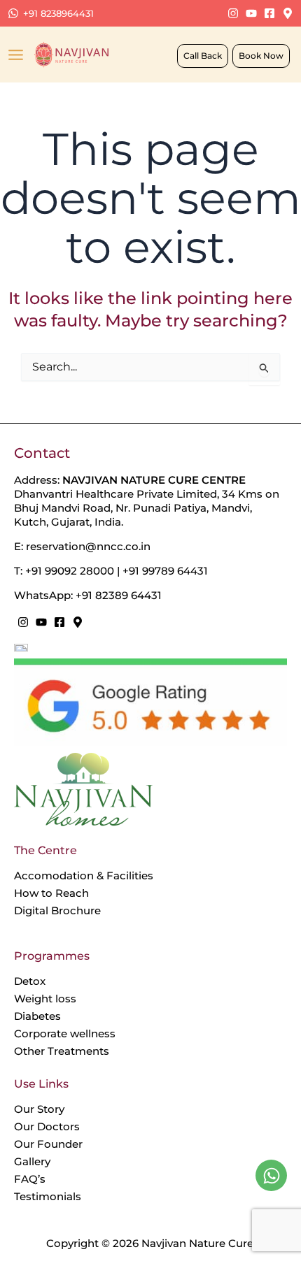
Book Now (261, 55)
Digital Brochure (57, 910)
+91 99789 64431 (165, 570)
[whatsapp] (271, 1175)
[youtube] (41, 622)
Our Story (39, 1109)
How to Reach (51, 893)
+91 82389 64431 (119, 595)
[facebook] (59, 622)
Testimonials (47, 1196)
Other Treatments (61, 1051)
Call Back (202, 55)
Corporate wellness (64, 1033)
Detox (30, 981)
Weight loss (45, 998)
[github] (288, 13)
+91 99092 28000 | (73, 570)
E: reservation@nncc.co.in (82, 546)
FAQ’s (30, 1179)
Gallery (32, 1161)
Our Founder (48, 1144)
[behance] (233, 13)
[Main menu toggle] (15, 55)
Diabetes (37, 1016)
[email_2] (251, 13)
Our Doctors (47, 1126)
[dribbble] (269, 13)
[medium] (78, 622)
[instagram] (23, 622)
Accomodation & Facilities (83, 875)
